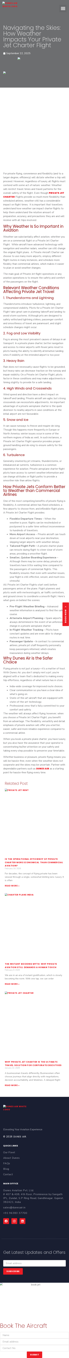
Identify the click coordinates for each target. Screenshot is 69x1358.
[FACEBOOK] (6, 1221)
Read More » (12, 885)
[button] (63, 8)
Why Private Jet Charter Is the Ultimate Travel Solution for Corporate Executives (33, 1063)
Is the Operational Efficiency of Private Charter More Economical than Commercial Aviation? (34, 862)
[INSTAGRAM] (14, 1221)
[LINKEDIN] (22, 1221)
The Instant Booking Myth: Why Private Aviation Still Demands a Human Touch (31, 965)
